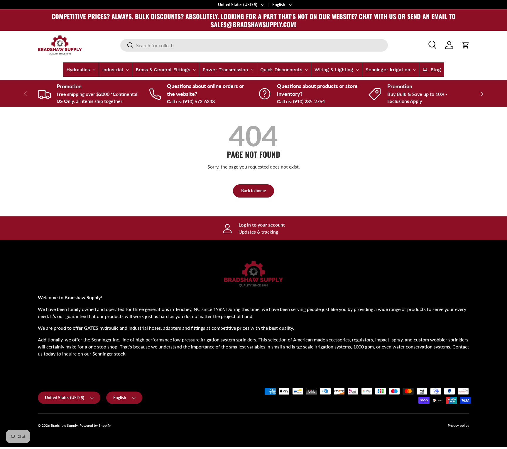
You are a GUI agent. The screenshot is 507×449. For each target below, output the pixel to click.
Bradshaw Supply (64, 425)
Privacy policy (458, 425)
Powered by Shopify (95, 425)
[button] (465, 45)
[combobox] (254, 45)
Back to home (253, 190)
